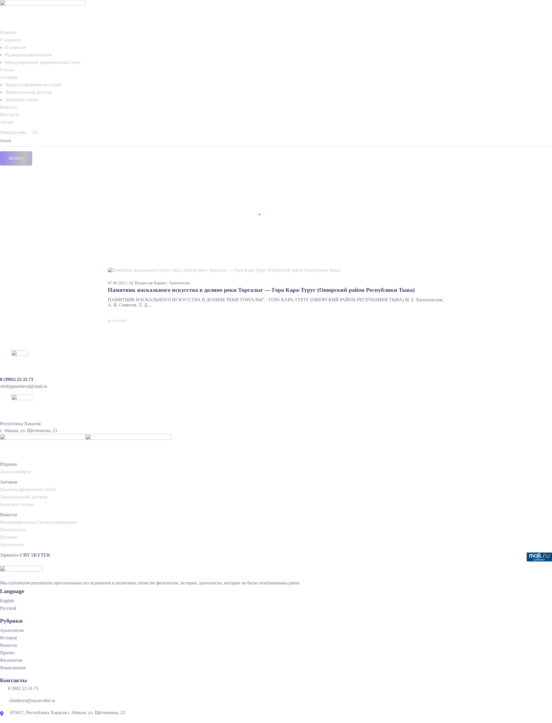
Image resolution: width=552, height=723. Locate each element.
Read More (117, 321)
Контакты (9, 114)
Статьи (7, 69)
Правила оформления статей (33, 84)
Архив (6, 122)
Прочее (7, 652)
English (7, 600)
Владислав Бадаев (150, 283)
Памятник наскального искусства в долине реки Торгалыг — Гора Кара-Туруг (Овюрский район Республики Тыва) (261, 290)
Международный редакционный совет (43, 62)
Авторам (8, 77)
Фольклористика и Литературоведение (38, 522)
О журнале (10, 39)
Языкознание (13, 529)
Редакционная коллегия (28, 54)
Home (250, 214)
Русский (8, 608)
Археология (179, 283)
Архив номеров (15, 471)
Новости (8, 107)
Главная (8, 32)
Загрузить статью (22, 99)
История (8, 537)
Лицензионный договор (28, 92)
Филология (11, 660)
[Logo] (43, 2)
